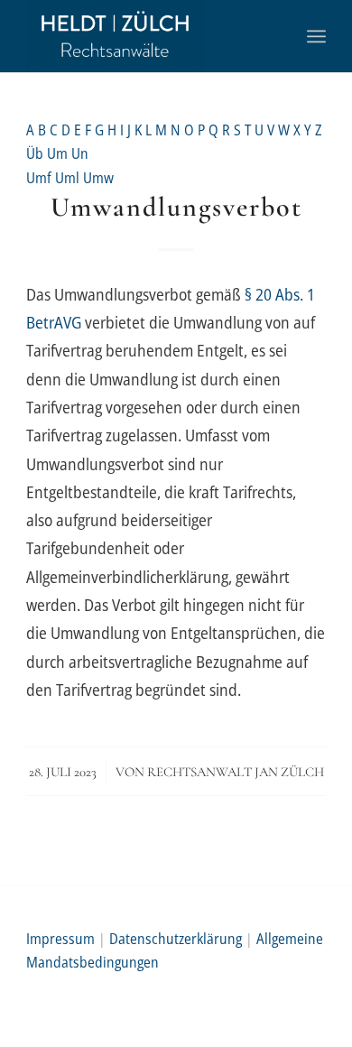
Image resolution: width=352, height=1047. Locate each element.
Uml (69, 178)
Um (59, 153)
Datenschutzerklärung (175, 939)
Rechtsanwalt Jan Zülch (235, 772)
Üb (36, 153)
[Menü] (316, 36)
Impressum (60, 939)
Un (79, 153)
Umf (40, 178)
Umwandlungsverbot (176, 207)
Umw (98, 178)
